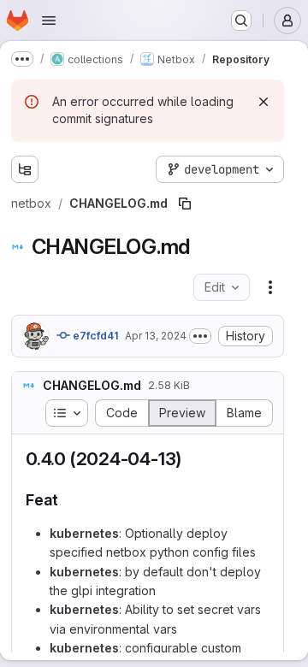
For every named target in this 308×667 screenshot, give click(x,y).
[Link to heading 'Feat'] (66, 500)
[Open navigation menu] (48, 20)
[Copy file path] (184, 203)
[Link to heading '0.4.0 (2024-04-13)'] (191, 458)
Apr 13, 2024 (156, 335)
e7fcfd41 (94, 335)
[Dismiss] (263, 101)
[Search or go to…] (241, 20)
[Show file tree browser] (24, 169)
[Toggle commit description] (200, 336)
